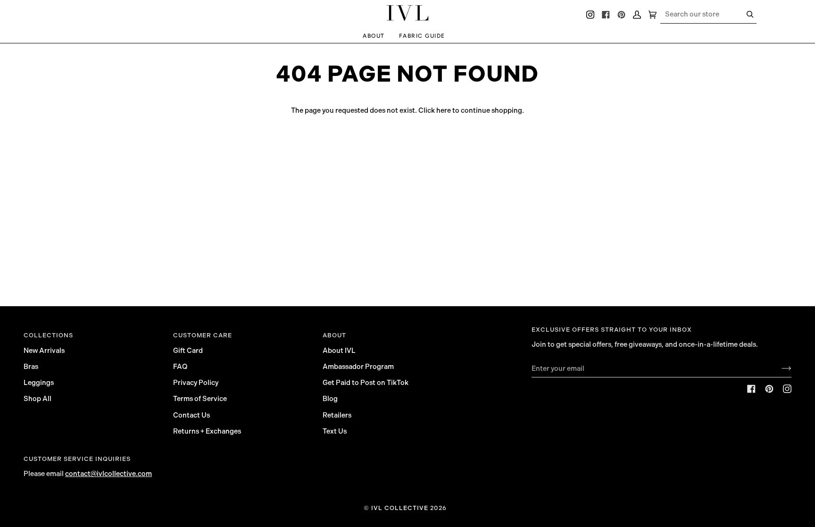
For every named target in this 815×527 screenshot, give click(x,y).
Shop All (37, 398)
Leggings (39, 382)
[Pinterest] (769, 389)
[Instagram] (787, 389)
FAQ (180, 366)
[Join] (778, 368)
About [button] (334, 335)
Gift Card (188, 350)
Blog (330, 398)
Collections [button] (48, 335)
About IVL (339, 350)
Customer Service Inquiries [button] (77, 458)
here (443, 110)
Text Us (335, 431)
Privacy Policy (195, 382)
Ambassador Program (358, 366)
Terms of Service (200, 398)
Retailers (337, 415)
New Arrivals (44, 350)
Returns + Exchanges (207, 431)
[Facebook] (751, 389)
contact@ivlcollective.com (108, 473)
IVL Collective (399, 507)
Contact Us (191, 415)
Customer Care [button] (202, 335)
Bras (31, 366)
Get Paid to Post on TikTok (365, 382)
